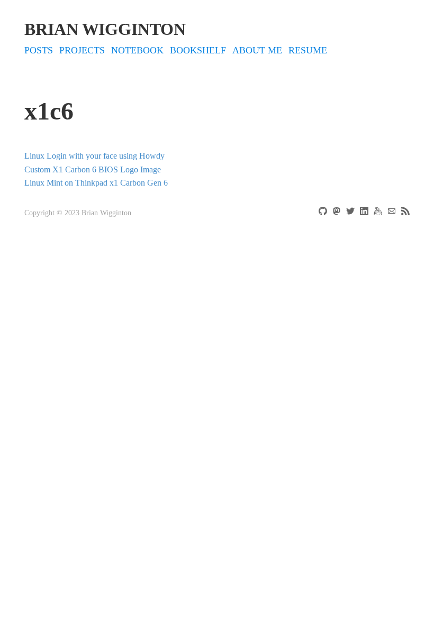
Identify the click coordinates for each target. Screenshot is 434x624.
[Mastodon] (337, 213)
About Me (257, 50)
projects (82, 50)
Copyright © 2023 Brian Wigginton (77, 213)
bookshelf (198, 50)
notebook (137, 50)
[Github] (324, 213)
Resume (307, 50)
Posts (38, 50)
